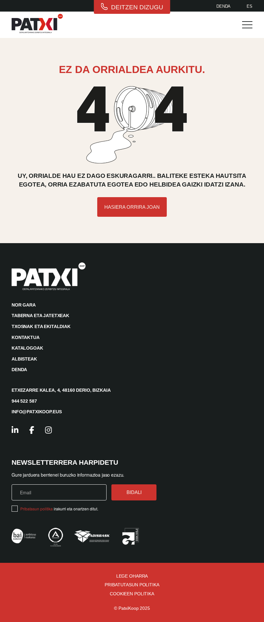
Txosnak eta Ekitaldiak (41, 326)
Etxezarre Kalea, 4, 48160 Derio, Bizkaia (61, 390)
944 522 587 (24, 401)
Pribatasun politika (36, 508)
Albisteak (24, 358)
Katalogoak (27, 348)
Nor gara (24, 304)
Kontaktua (26, 337)
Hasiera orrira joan (132, 207)
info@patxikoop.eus (36, 411)
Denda (223, 6)
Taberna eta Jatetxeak (40, 315)
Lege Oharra (132, 576)
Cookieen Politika (132, 593)
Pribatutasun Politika (132, 584)
